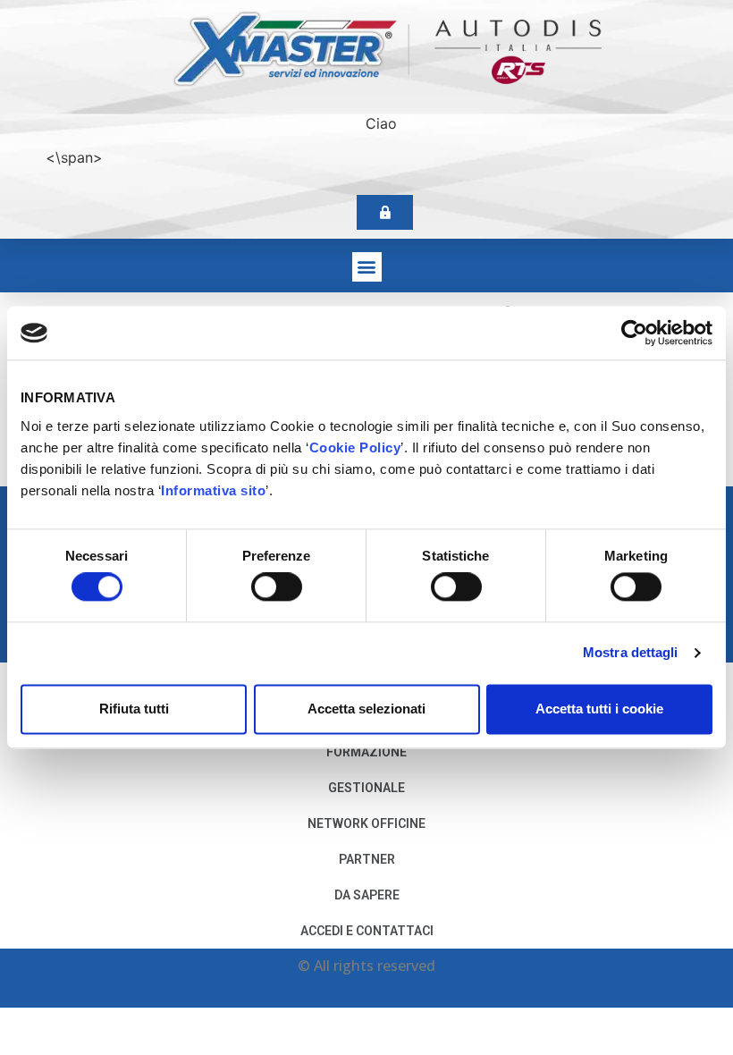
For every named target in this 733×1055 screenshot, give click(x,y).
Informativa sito (213, 490)
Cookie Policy (355, 447)
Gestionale (366, 788)
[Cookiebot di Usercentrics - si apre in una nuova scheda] (634, 332)
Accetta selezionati (366, 708)
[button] (367, 267)
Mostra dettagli (630, 653)
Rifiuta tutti (134, 708)
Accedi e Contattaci (367, 931)
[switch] (276, 587)
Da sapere (367, 895)
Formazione (366, 752)
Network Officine (366, 823)
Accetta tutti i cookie (599, 708)
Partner (367, 859)
